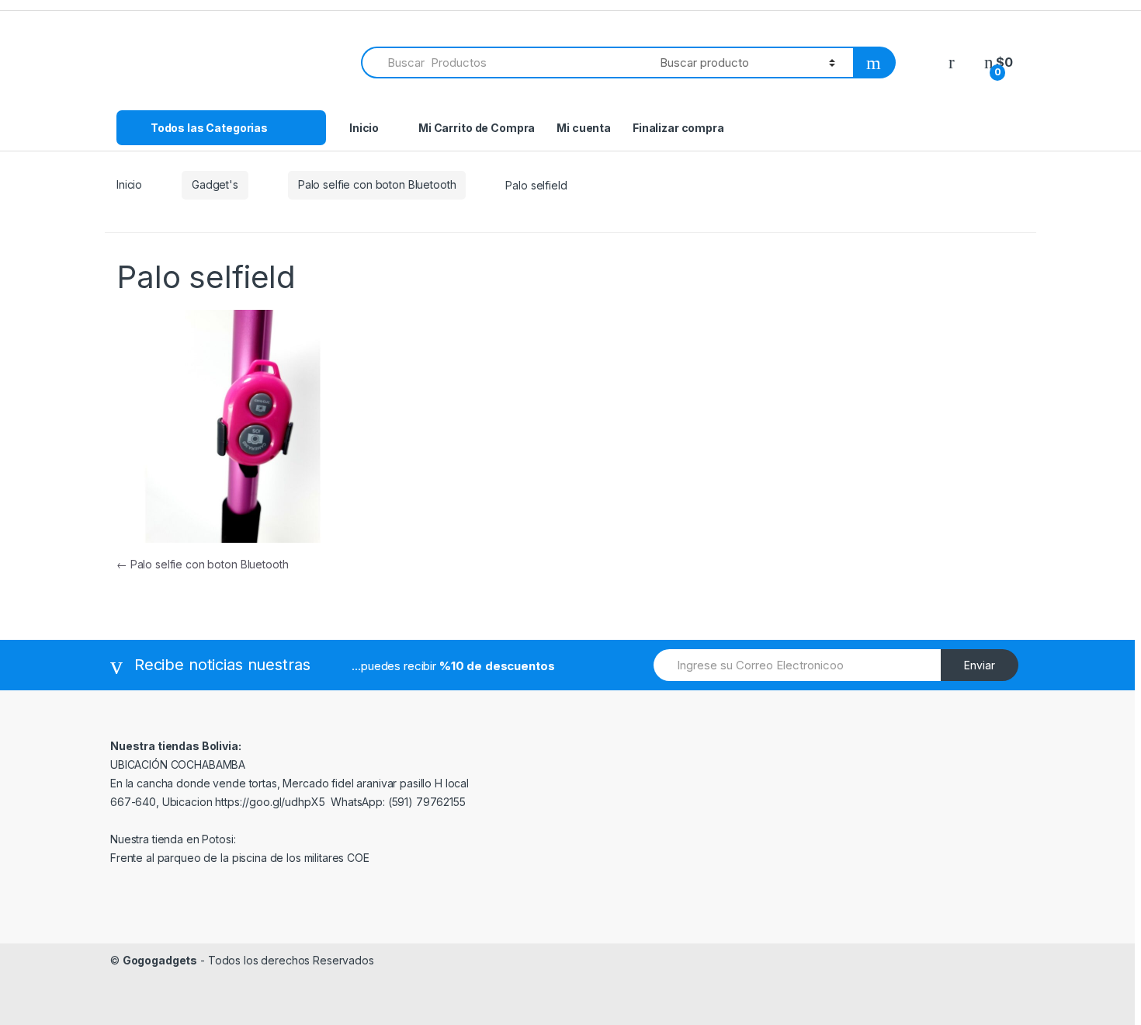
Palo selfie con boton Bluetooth (377, 184)
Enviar (979, 665)
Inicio (364, 127)
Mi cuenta (584, 127)
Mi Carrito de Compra (476, 127)
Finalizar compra (678, 127)
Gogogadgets (160, 960)
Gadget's (215, 184)
